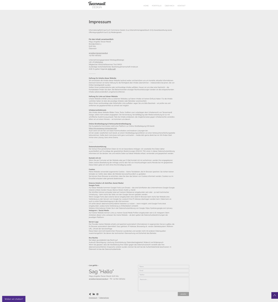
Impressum (93, 298)
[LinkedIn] (94, 294)
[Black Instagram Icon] (97, 294)
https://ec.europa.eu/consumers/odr (103, 128)
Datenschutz (104, 298)
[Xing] (90, 294)
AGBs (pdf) (112, 69)
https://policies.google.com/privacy (159, 208)
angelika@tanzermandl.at (98, 53)
